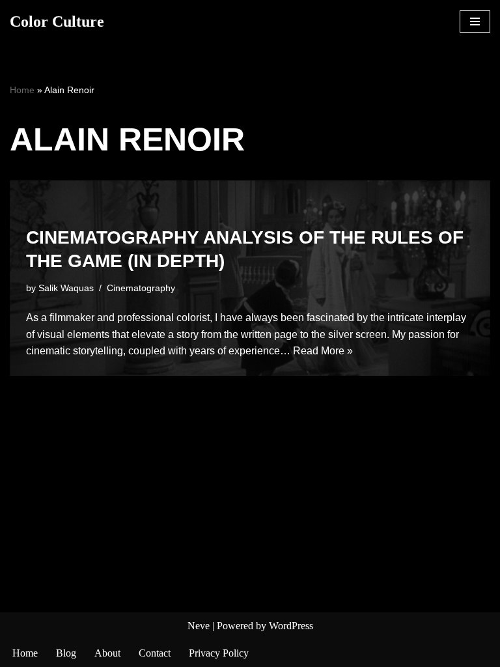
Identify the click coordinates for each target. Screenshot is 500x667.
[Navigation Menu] (475, 21)
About (107, 653)
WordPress (291, 625)
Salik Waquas (66, 288)
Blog (66, 653)
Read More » (323, 350)
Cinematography (141, 288)
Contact (155, 653)
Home (22, 90)
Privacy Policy (219, 653)
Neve (199, 625)
